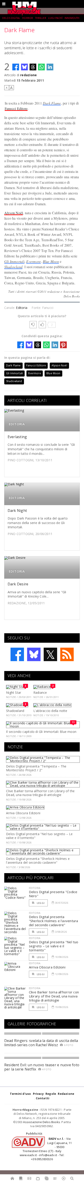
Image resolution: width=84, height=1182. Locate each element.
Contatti (43, 1098)
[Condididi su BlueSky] (24, 67)
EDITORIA (17, 424)
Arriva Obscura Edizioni (23, 813)
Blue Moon (51, 261)
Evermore (33, 261)
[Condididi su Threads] (33, 67)
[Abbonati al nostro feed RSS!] (67, 654)
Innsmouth (72, 18)
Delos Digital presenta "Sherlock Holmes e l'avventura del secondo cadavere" (38, 860)
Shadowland (13, 266)
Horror (27, 18)
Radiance (40, 692)
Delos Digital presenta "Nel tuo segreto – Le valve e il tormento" (39, 836)
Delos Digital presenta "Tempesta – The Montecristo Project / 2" (36, 768)
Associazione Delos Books (41, 1122)
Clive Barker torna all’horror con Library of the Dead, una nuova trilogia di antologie (40, 793)
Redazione (66, 1094)
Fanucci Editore (16, 108)
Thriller (40, 18)
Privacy (38, 1094)
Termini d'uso (20, 1094)
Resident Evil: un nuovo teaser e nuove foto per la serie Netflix (41, 1067)
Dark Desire (18, 584)
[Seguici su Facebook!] (17, 654)
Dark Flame (52, 103)
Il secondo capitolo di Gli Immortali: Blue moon (41, 731)
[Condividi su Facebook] (15, 67)
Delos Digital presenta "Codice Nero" (53, 894)
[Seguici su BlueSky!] (33, 654)
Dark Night (17, 510)
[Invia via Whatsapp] (41, 67)
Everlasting (17, 436)
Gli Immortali (14, 261)
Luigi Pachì (55, 18)
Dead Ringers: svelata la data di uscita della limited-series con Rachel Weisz (41, 1042)
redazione (28, 75)
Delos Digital (11, 18)
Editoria (21, 308)
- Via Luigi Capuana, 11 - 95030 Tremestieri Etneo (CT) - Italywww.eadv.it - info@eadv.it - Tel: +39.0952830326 (46, 1149)
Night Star (13, 692)
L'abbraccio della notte (50, 711)
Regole (50, 1094)
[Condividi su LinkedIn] (50, 67)
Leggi (40, 903)
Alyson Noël (13, 212)
